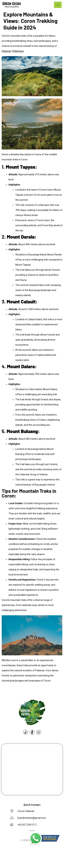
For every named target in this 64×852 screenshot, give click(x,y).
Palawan (6, 51)
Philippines (18, 51)
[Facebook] (32, 732)
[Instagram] (38, 732)
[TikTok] (25, 732)
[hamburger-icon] (58, 5)
